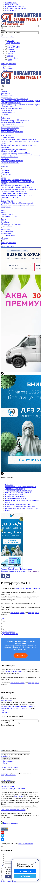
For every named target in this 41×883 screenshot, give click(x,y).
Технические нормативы (10, 128)
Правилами (18, 796)
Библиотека (11, 45)
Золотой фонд (12, 58)
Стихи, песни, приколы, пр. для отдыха (20, 506)
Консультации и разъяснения (11, 108)
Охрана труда (6, 97)
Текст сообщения (8, 725)
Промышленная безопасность (12, 161)
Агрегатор (11, 51)
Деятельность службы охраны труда (18, 491)
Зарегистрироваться (8, 881)
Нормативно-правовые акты (15, 498)
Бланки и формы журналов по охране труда (21, 508)
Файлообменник (7, 231)
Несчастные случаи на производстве (14, 149)
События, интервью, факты (11, 103)
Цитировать (5, 712)
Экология (4, 166)
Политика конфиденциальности (13, 788)
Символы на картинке (9, 750)
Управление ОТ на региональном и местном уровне (20, 101)
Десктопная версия (8, 782)
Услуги (10, 53)
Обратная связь (11, 3)
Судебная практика (8, 112)
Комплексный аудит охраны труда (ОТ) (15, 186)
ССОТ (9, 60)
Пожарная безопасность (10, 163)
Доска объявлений (8, 235)
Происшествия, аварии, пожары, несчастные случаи (20, 105)
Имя (2, 710)
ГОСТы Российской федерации (12, 126)
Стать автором (10, 10)
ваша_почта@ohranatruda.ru (15, 8)
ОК (8, 877)
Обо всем (4, 114)
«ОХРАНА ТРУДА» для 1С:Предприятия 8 (17, 203)
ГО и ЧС (4, 165)
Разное (7, 510)
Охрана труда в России (9, 767)
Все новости (5, 93)
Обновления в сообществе (11, 224)
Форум (10, 56)
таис (2, 618)
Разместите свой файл (14, 671)
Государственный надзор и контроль (14, 99)
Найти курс (21, 655)
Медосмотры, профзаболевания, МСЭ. (15, 153)
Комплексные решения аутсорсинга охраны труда (19, 189)
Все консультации (7, 137)
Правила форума (7, 214)
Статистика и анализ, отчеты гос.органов (20, 487)
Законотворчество (7, 95)
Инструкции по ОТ (8, 124)
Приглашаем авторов (9, 216)
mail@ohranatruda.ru (8, 775)
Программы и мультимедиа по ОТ (18, 504)
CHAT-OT (4, 239)
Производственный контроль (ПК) (14, 191)
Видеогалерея (6, 233)
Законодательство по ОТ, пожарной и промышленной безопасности (15, 121)
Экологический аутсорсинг (11, 197)
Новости (10, 41)
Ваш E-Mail (5, 723)
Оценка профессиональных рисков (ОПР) (16, 187)
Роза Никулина (6, 700)
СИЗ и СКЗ (5, 159)
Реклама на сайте (11, 5)
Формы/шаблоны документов (12, 132)
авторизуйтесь (33, 613)
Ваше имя (5, 720)
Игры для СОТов (7, 246)
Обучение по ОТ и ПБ (9, 151)
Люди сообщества (7, 226)
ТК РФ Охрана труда (9, 130)
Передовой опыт (7, 106)
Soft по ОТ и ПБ (13, 47)
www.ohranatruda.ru (25, 844)
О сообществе (6, 222)
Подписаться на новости (14, 6)
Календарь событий (13, 43)
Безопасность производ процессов (27, 588)
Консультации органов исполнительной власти (18, 139)
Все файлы (9, 485)
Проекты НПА (6, 110)
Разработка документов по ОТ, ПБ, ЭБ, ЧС (17, 195)
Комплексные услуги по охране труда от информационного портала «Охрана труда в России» (17, 182)
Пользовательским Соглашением (13, 810)
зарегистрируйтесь (17, 613)
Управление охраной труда (15, 489)
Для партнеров (6, 174)
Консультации (12, 49)
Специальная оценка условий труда (14, 193)
